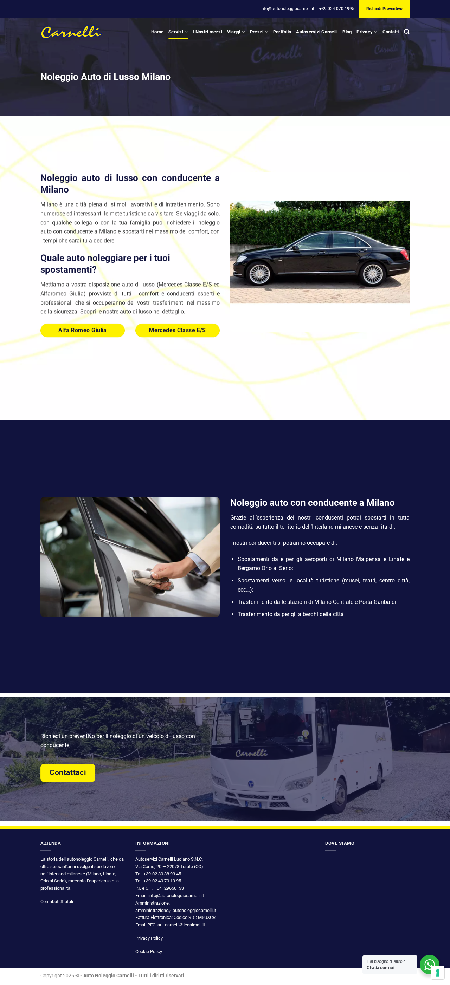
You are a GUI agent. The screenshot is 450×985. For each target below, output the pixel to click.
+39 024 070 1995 (336, 8)
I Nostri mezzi (207, 31)
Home (157, 31)
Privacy (364, 31)
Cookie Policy (148, 951)
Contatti (390, 31)
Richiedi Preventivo (384, 8)
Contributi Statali (56, 901)
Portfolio (282, 31)
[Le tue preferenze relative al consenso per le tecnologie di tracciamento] (437, 972)
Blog (347, 31)
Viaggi (233, 31)
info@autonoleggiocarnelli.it (287, 8)
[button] (407, 32)
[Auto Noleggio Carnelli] (71, 32)
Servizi (175, 31)
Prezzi (257, 31)
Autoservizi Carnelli (317, 31)
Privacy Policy (149, 938)
